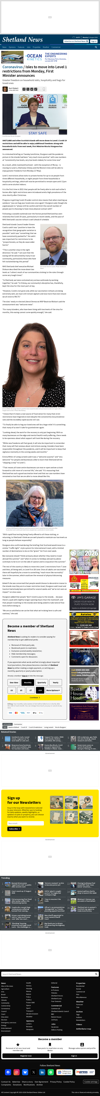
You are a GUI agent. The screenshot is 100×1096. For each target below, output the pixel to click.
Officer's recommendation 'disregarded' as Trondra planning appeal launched (55, 909)
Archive (79, 1011)
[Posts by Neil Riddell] (5, 89)
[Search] (96, 47)
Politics (29, 1000)
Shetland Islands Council (60, 1011)
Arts (2, 992)
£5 (21, 690)
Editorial (54, 983)
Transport (29, 1011)
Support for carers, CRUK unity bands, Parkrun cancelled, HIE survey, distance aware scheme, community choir (54, 740)
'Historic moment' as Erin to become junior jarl (54, 884)
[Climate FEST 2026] (84, 550)
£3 (12, 690)
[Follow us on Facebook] (8, 1072)
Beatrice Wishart (14, 727)
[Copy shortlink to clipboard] (35, 89)
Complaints (6, 1084)
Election (4, 1020)
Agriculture (5, 989)
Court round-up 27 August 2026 (21, 892)
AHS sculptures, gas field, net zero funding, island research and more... (87, 739)
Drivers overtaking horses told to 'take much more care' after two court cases (21, 918)
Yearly (55, 682)
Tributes (54, 993)
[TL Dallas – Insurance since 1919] (84, 675)
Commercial (56, 1005)
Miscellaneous (81, 997)
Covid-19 (24, 727)
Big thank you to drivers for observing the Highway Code (55, 925)
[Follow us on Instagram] (17, 1072)
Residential (80, 986)
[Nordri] (84, 657)
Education (4, 1017)
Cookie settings (91, 1082)
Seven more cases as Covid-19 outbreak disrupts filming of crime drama (87, 748)
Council (3, 1011)
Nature (28, 994)
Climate (4, 1000)
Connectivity (5, 1006)
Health (28, 983)
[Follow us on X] (34, 1072)
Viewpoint (29, 1029)
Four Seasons (56, 1001)
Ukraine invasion (32, 1014)
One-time (14, 682)
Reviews (29, 1026)
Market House (56, 1017)
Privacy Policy (56, 1082)
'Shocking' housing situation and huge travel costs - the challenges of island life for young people (21, 927)
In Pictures (55, 990)
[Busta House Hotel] (84, 693)
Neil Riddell (13, 88)
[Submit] (96, 974)
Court (3, 1014)
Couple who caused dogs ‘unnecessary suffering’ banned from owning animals (21, 910)
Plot (77, 994)
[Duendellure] (84, 711)
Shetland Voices (57, 996)
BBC (52, 1014)
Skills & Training (56, 1030)
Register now (26, 1056)
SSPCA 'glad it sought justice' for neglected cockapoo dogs (53, 893)
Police (28, 997)
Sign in (93, 41)
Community (5, 1003)
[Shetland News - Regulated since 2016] (85, 1072)
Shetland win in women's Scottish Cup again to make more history (86, 909)
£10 (40, 690)
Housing (29, 988)
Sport (28, 1008)
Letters (29, 1024)
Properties (80, 983)
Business (4, 997)
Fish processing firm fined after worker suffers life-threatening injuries (22, 901)
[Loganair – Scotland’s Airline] (84, 638)
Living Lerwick (48, 727)
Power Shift (30, 1002)
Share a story (27, 1082)
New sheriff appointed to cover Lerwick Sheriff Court (54, 917)
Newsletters (80, 1020)
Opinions (30, 1021)
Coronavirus (12, 66)
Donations (17, 1084)
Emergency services (8, 1022)
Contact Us (5, 1082)
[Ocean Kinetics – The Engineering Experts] (34, 57)
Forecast (79, 1004)
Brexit (3, 994)
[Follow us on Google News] (64, 1072)
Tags (78, 1014)
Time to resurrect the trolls (53, 900)
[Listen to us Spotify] (51, 1072)
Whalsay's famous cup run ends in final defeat (86, 900)
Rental (78, 989)
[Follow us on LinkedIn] (42, 1072)
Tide (77, 1007)
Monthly (27, 682)
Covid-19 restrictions (35, 727)
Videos (79, 1024)
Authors (79, 1017)
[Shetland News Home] (22, 43)
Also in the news (7, 986)
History (28, 986)
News (3, 983)
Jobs (53, 1024)
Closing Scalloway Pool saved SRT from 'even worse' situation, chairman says (86, 886)
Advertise (16, 1082)
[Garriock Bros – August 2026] (84, 583)
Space (28, 1005)
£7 (31, 690)
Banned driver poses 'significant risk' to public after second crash (21, 885)
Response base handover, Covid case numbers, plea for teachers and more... (21, 747)
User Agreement (41, 1082)
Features (55, 987)
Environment (5, 1031)
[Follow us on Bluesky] (25, 1072)
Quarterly (41, 682)
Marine (28, 991)
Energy (3, 1025)
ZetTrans (54, 1020)
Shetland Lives (56, 998)
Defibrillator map (83, 1029)
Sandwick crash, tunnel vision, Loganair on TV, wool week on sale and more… (20, 740)
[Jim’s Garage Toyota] (84, 602)
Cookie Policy (69, 1082)
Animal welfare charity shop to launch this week (86, 892)
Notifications (29, 1084)
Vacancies (55, 1027)
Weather (29, 1016)
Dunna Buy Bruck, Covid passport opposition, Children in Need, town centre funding (53, 748)
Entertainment (6, 1028)
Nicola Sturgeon (60, 727)
